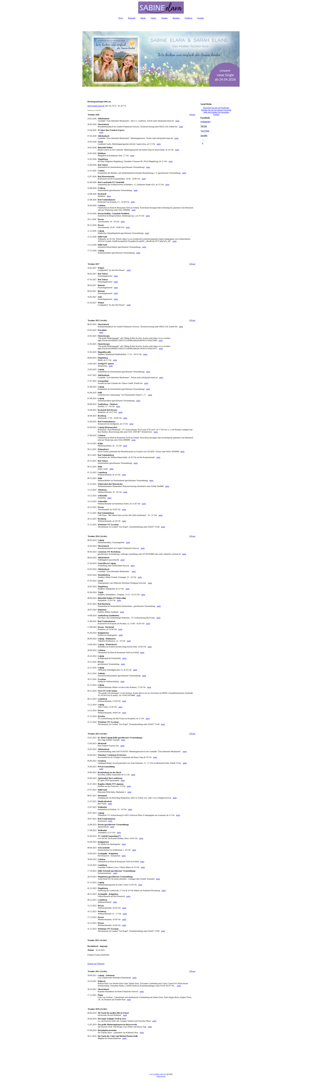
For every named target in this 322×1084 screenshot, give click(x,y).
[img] (161, 7)
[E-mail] (203, 140)
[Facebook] (202, 144)
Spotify (203, 135)
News (120, 18)
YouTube (204, 131)
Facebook (205, 117)
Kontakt (200, 18)
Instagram (205, 121)
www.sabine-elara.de (157, 1074)
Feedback (188, 18)
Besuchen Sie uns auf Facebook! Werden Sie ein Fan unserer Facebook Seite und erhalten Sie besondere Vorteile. (216, 111)
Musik (143, 18)
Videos (153, 18)
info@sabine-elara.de (95, 106)
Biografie (131, 18)
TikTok (203, 126)
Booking (176, 18)
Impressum (161, 1076)
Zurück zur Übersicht (95, 964)
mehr (177, 121)
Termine (164, 18)
